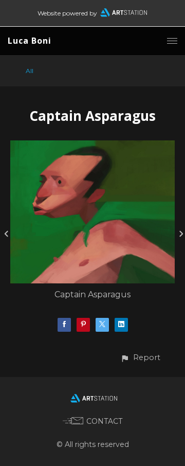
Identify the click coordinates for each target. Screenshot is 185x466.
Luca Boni (29, 40)
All (29, 71)
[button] (140, 357)
